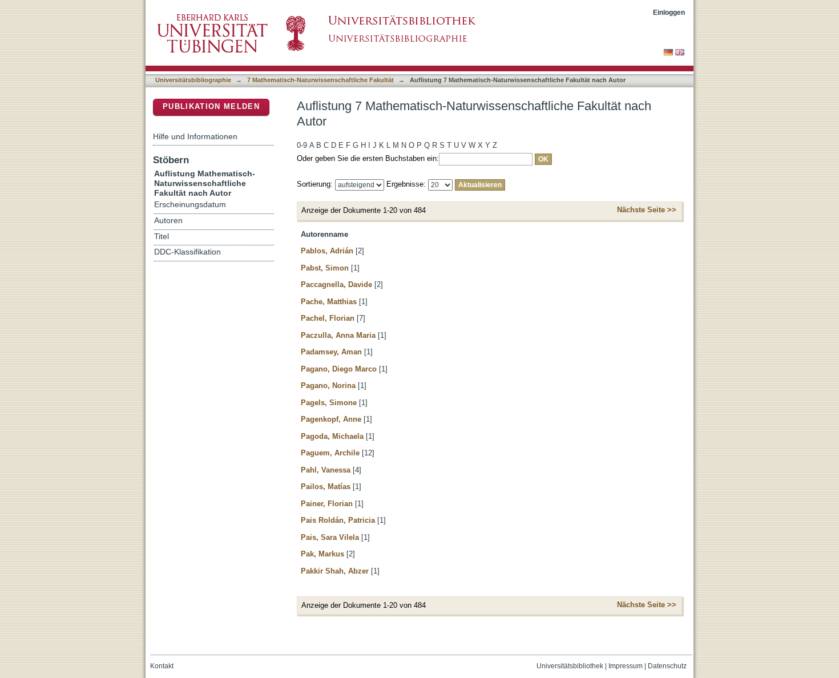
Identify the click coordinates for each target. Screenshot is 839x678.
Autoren (168, 220)
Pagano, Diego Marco (339, 369)
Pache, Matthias (329, 301)
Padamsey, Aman (331, 352)
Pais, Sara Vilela (330, 537)
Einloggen (669, 12)
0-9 (302, 145)
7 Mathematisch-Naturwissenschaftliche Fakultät (320, 79)
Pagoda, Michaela (332, 436)
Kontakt (162, 666)
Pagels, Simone (329, 402)
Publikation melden (211, 106)
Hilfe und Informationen (195, 136)
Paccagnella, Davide (336, 284)
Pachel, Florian (327, 318)
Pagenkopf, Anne (331, 419)
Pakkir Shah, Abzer (335, 571)
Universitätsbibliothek (570, 666)
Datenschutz (667, 666)
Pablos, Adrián (327, 251)
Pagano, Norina (328, 385)
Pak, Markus (322, 554)
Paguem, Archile (330, 453)
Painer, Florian (327, 503)
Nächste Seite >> (646, 209)
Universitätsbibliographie (193, 79)
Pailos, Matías (325, 486)
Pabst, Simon (325, 268)
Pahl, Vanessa (325, 470)
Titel (161, 236)
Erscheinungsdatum (190, 204)
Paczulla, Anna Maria (338, 335)
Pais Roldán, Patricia (338, 520)
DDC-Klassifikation (187, 252)
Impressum (625, 666)
